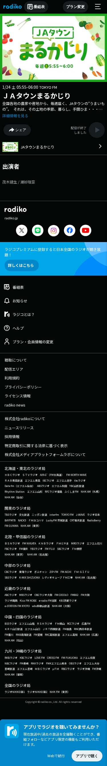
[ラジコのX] (21, 231)
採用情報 (12, 436)
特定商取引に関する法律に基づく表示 (36, 445)
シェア (20, 130)
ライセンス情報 (18, 396)
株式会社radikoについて (25, 418)
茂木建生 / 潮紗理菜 (18, 182)
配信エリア (14, 369)
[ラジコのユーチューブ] (85, 231)
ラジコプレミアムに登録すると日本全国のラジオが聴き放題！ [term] (53, 252)
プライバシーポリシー (23, 387)
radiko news (15, 405)
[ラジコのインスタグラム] (53, 230)
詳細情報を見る (15, 115)
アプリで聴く (87, 756)
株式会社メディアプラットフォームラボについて (45, 454)
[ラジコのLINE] (37, 231)
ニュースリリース (19, 427)
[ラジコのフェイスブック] (69, 231)
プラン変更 (75, 7)
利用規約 (12, 378)
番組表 (39, 7)
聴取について (16, 360)
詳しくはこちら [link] (21, 265)
